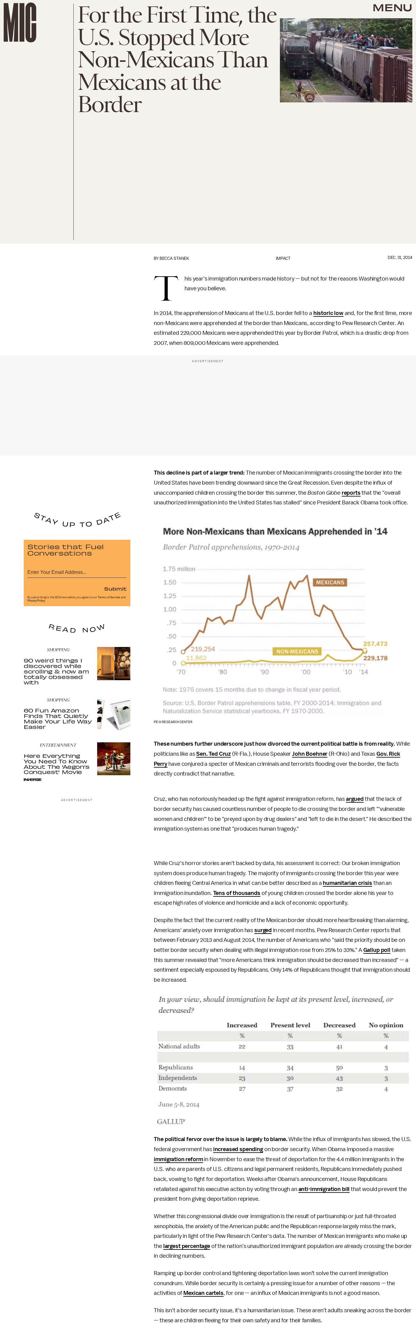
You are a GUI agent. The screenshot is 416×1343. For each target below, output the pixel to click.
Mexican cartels (203, 1293)
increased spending (238, 1149)
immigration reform (178, 1159)
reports (351, 493)
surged (263, 930)
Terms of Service (109, 597)
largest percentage (186, 1246)
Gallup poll (376, 950)
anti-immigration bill (324, 1189)
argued (355, 799)
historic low (328, 313)
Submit (115, 588)
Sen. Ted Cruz (213, 754)
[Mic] (20, 22)
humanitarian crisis (347, 883)
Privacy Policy (36, 600)
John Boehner (309, 754)
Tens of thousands (236, 893)
